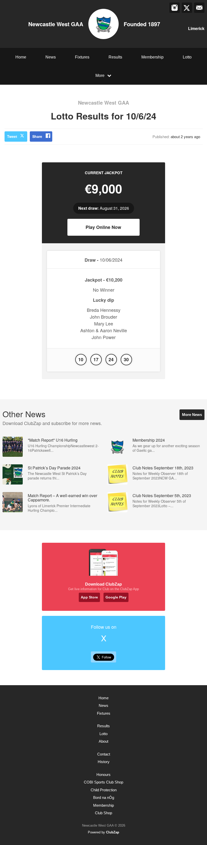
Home (20, 57)
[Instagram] (174, 8)
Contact (103, 754)
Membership (152, 57)
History (104, 762)
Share (37, 136)
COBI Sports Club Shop (103, 782)
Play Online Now (103, 227)
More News (192, 414)
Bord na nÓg (103, 797)
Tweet (12, 136)
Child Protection (104, 790)
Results (115, 57)
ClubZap (112, 832)
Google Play (116, 597)
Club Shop (103, 813)
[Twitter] (187, 8)
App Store (89, 597)
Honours (103, 774)
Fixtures (82, 57)
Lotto (187, 57)
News (50, 57)
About (103, 741)
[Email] (199, 8)
